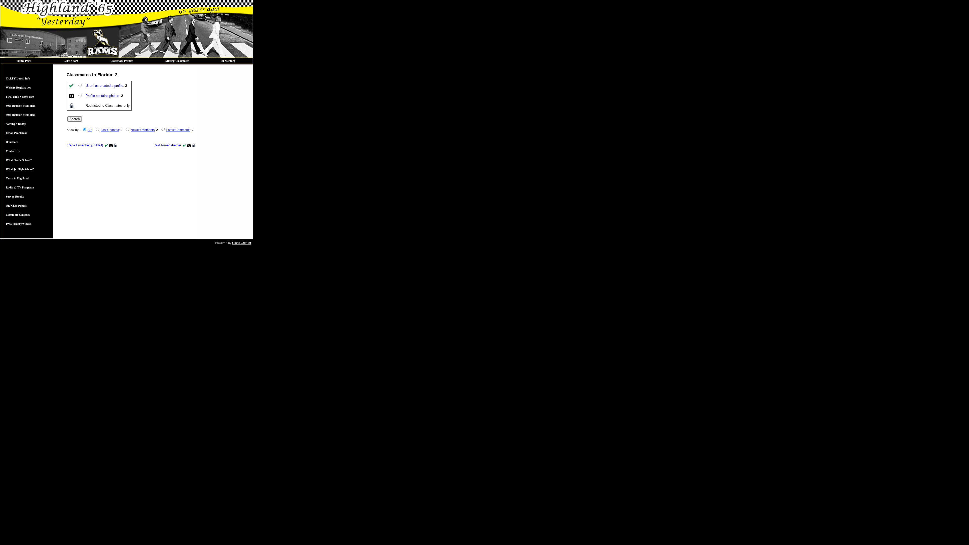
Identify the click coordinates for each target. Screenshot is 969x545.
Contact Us (12, 151)
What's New (70, 61)
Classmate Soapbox (18, 214)
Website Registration (18, 87)
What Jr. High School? (20, 169)
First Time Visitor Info (20, 96)
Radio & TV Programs (20, 187)
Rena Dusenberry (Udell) (85, 145)
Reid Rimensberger (167, 145)
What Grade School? (19, 160)
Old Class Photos (16, 205)
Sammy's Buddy (16, 124)
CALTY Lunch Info (18, 78)
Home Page (24, 61)
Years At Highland (17, 178)
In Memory (228, 61)
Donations (12, 142)
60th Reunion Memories (20, 115)
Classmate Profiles (122, 61)
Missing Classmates (177, 61)
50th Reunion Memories (20, 105)
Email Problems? (16, 133)
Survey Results (15, 196)
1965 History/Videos (18, 224)
